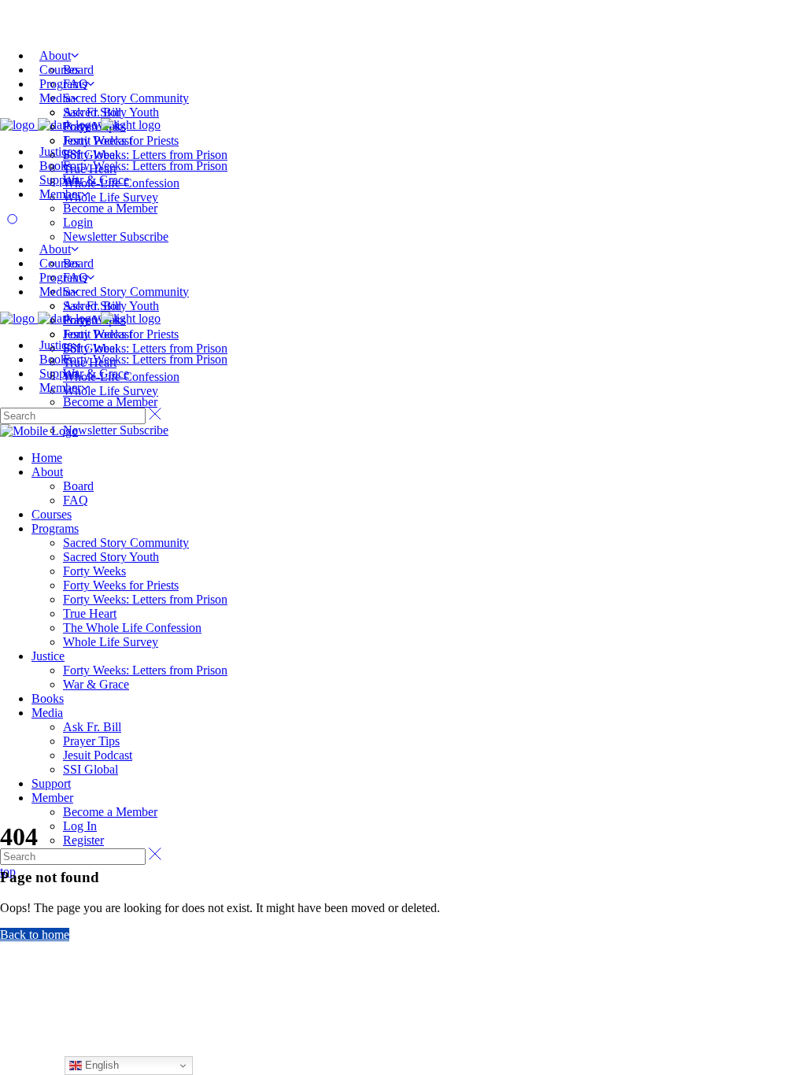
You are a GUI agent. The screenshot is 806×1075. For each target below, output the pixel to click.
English (100, 1065)
